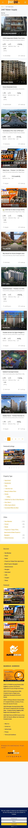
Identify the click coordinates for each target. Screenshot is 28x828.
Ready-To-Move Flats (10, 491)
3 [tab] (15, 468)
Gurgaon (7, 577)
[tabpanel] (14, 457)
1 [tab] (10, 468)
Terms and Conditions (10, 734)
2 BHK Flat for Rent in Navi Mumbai (14, 499)
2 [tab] (12, 468)
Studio (6, 494)
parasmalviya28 (8, 104)
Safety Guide (8, 729)
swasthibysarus (8, 306)
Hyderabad (7, 572)
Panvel (6, 524)
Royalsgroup (7, 144)
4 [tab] (17, 468)
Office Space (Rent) (10, 505)
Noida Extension (9, 538)
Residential (8, 483)
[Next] (19, 439)
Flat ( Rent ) (8, 502)
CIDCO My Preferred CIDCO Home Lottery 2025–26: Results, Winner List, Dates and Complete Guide (14, 717)
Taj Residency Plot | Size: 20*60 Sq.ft (13, 130)
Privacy (6, 732)
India (6, 575)
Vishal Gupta (7, 389)
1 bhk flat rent (9, 488)
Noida (6, 527)
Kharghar (7, 569)
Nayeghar (6, 183)
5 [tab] (19, 468)
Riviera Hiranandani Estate (10, 87)
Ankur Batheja (7, 55)
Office (8, 497)
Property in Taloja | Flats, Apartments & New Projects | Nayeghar (12, 532)
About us (7, 723)
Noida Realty (7, 262)
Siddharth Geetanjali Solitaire (10, 372)
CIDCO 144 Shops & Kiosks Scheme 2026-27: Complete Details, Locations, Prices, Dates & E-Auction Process (14, 701)
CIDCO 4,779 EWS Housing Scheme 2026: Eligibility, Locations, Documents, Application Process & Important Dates (14, 686)
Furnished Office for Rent (11, 508)
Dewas (6, 580)
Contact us (7, 726)
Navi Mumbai (8, 521)
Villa (6, 486)
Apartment (8, 480)
